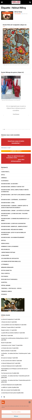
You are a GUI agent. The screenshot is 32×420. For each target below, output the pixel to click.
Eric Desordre (18, 13)
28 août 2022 (24, 13)
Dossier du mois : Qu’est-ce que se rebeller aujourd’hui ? (13, 233)
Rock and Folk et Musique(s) (9, 279)
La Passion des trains (6, 348)
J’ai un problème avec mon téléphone (10, 324)
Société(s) (4, 282)
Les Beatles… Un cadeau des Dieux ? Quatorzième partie (15, 380)
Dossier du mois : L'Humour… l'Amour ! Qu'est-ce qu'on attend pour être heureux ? (14, 206)
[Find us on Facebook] (1, 397)
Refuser (16, 416)
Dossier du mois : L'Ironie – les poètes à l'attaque (15, 210)
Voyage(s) (4, 294)
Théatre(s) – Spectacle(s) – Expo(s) (11, 288)
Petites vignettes (6, 270)
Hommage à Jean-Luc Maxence (9, 246)
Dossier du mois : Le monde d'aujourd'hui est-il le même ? (15, 219)
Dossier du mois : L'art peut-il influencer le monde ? (15, 195)
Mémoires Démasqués (7, 267)
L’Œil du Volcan (18, 12)
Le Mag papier (5, 255)
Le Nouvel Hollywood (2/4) (7, 384)
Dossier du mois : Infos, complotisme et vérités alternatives (15, 190)
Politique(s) (4, 276)
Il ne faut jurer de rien (6, 373)
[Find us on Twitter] (4, 397)
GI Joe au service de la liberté (8, 360)
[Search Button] (30, 2)
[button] (29, 402)
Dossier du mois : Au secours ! (9, 183)
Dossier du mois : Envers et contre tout (12, 186)
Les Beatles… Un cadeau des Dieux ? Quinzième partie (14, 375)
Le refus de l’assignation (7, 319)
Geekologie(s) (5, 243)
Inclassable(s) (5, 249)
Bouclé (3, 342)
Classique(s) (4, 180)
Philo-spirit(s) (5, 273)
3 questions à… (5, 171)
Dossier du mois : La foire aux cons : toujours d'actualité (14, 214)
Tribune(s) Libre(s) (6, 291)
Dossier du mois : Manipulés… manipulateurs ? (14, 226)
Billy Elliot (3, 335)
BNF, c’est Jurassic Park (7, 390)
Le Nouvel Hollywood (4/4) (7, 363)
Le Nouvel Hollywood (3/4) (7, 366)
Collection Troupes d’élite (7, 327)
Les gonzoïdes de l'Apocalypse (10, 258)
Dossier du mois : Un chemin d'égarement (12, 237)
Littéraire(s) (5, 264)
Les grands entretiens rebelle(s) (7, 13)
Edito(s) (3, 240)
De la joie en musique (6, 357)
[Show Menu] (2, 2)
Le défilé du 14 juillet (6, 387)
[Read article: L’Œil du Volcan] (7, 15)
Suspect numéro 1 (5, 330)
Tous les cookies (16, 412)
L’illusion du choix (5, 322)
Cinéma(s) (4, 177)
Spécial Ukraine (5, 285)
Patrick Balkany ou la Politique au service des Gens (13, 368)
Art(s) (3, 174)
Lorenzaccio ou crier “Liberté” (8, 345)
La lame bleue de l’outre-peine (8, 392)
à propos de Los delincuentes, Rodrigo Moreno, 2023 (14, 338)
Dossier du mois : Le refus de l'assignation (13, 223)
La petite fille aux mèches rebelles (9, 332)
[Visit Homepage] (16, 2)
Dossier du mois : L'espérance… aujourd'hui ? (14, 199)
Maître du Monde (5, 350)
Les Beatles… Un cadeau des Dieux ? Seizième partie (14, 353)
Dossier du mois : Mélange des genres (12, 229)
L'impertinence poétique (8, 252)
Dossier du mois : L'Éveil (8, 202)
